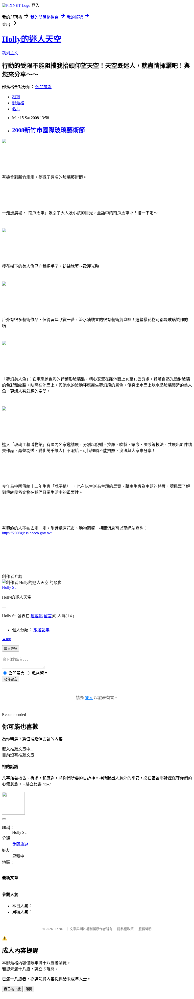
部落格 (18, 103)
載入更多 (10, 648)
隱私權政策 (125, 929)
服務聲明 (145, 929)
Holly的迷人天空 (31, 39)
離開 (29, 989)
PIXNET (59, 929)
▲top (6, 639)
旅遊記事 (41, 630)
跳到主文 (10, 53)
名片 (16, 109)
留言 (48, 616)
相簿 (16, 97)
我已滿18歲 (12, 989)
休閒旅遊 (43, 87)
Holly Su (9, 587)
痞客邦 (37, 616)
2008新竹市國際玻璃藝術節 (48, 130)
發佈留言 (10, 679)
